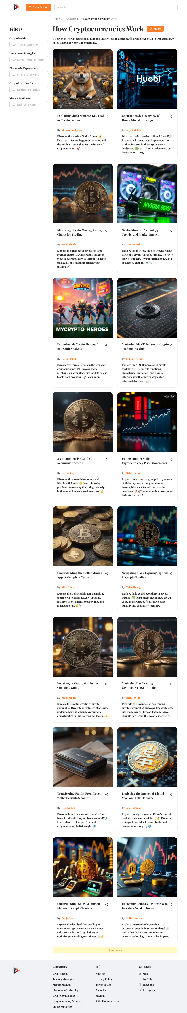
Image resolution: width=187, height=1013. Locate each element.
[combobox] (114, 7)
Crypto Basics (71, 18)
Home (56, 18)
